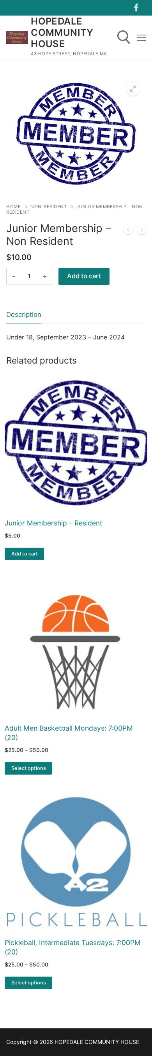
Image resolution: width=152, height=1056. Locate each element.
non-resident (48, 206)
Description (23, 314)
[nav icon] (141, 37)
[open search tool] (124, 37)
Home (13, 206)
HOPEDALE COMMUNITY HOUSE (62, 32)
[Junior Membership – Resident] (142, 231)
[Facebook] (136, 8)
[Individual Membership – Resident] (128, 231)
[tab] (23, 314)
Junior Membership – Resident (53, 523)
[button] (133, 89)
